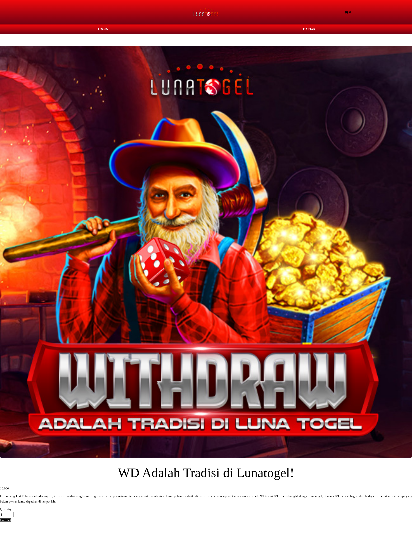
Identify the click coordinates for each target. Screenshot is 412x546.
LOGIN (103, 29)
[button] (5, 520)
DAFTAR (309, 29)
